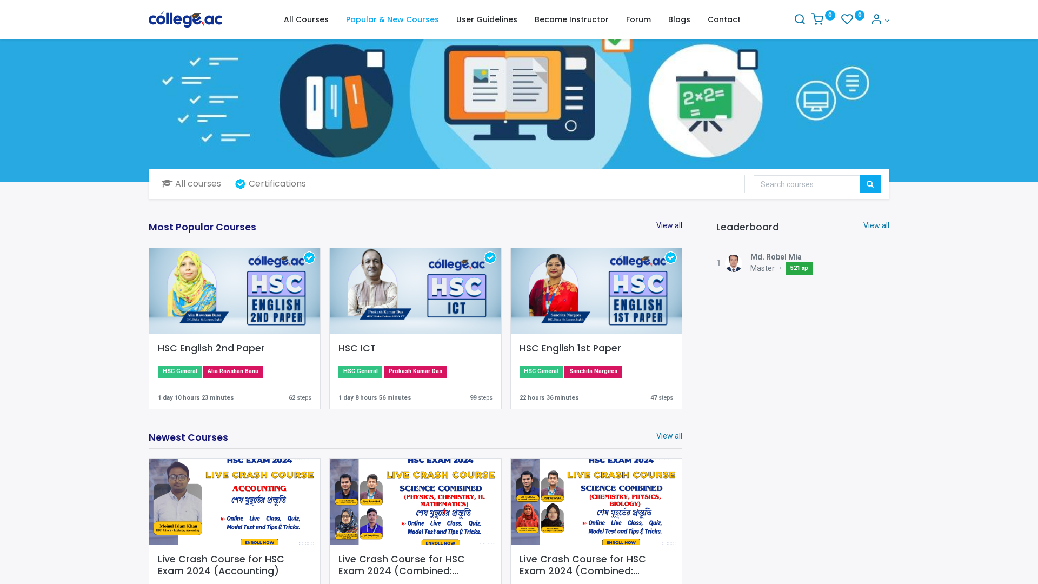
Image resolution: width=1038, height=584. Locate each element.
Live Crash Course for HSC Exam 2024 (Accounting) (221, 565)
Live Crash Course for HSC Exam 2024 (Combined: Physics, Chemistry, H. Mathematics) (401, 565)
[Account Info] (879, 20)
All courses (198, 183)
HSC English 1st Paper (570, 348)
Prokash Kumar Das (415, 371)
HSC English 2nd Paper (211, 348)
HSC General (180, 371)
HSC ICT (357, 348)
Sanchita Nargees (593, 371)
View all (876, 225)
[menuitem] (306, 20)
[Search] (800, 20)
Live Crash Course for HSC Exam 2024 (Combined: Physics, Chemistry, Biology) (587, 565)
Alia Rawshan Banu (233, 371)
